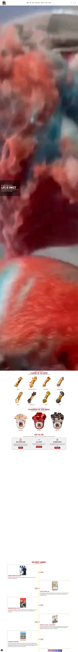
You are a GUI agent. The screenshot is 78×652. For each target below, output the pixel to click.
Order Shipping (57, 447)
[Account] (73, 3)
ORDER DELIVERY (39, 446)
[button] (2, 650)
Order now (20, 447)
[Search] (71, 3)
